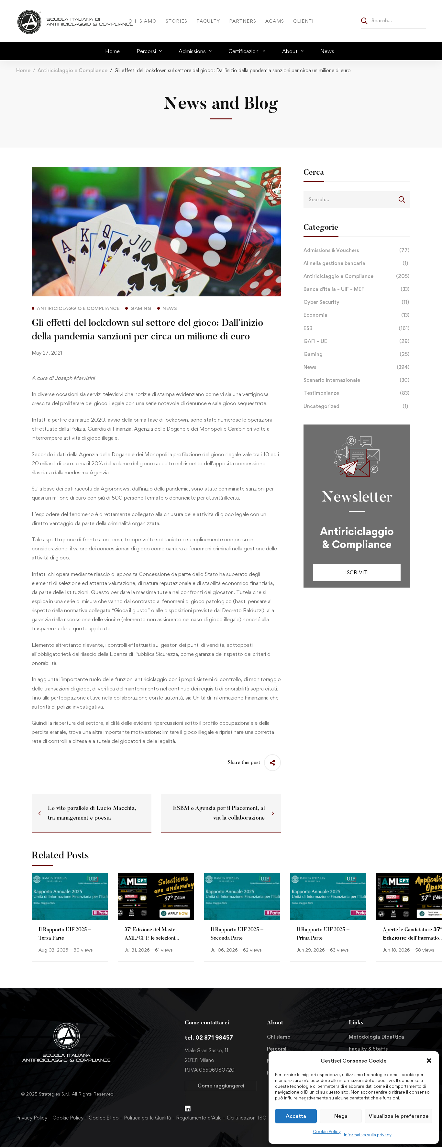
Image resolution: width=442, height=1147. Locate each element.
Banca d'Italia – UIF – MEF (356, 289)
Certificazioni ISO (247, 1118)
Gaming (356, 354)
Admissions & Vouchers (356, 250)
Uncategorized (356, 406)
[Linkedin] (188, 1109)
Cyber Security (356, 302)
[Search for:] (393, 20)
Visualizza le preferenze (399, 1116)
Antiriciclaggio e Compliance (72, 70)
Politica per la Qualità (147, 1118)
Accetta (296, 1116)
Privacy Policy (31, 1118)
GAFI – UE (356, 341)
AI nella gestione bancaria (356, 263)
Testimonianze (356, 393)
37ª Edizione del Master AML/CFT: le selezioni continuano (151, 939)
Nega (341, 1116)
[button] (429, 1060)
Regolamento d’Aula (199, 1118)
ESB (356, 328)
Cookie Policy (327, 1131)
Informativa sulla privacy (368, 1134)
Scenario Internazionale (356, 380)
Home (23, 70)
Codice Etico (104, 1118)
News (356, 367)
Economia (356, 315)
